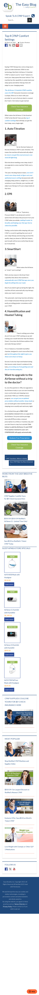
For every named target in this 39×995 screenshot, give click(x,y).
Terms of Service (19, 912)
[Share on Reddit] (13, 45)
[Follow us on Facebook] (6, 876)
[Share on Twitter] (9, 45)
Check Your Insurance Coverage (19, 109)
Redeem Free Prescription (19, 442)
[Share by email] (21, 45)
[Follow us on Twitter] (10, 876)
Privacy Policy (7, 914)
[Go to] (19, 764)
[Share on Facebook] (6, 45)
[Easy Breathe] (8, 3)
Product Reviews (25, 42)
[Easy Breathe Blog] (25, 3)
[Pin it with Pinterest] (17, 45)
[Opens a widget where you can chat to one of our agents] (32, 991)
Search (29, 20)
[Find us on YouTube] (14, 876)
